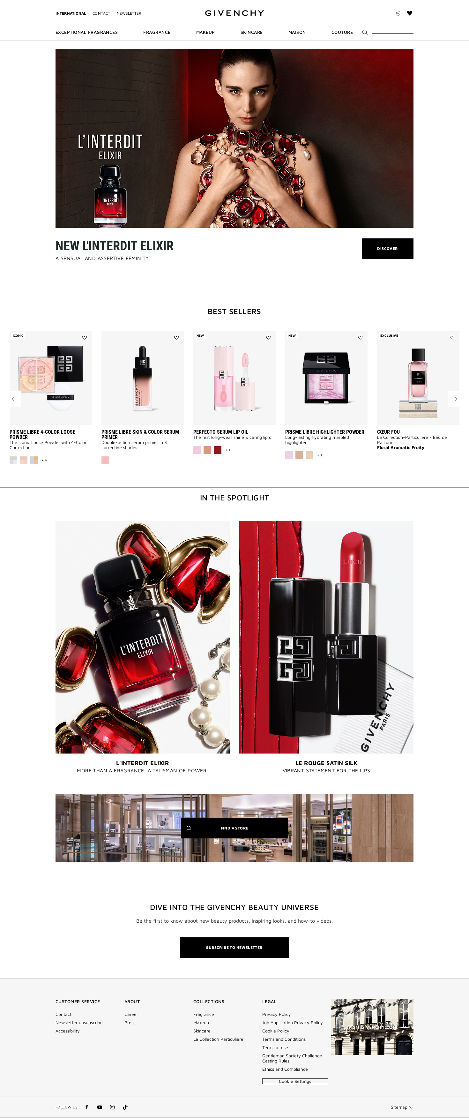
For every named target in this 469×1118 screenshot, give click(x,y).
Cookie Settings (295, 1081)
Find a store (244, 831)
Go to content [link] (97, 4)
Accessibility (68, 1030)
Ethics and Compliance (285, 1069)
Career (131, 1014)
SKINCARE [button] (252, 32)
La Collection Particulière (218, 1039)
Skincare (202, 1030)
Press (129, 1022)
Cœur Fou (388, 432)
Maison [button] (297, 32)
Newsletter (129, 13)
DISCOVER (387, 252)
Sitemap (399, 1107)
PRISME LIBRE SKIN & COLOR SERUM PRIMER (140, 434)
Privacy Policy (276, 1014)
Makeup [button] (205, 32)
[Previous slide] (13, 399)
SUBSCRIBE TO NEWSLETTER (234, 947)
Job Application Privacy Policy (292, 1022)
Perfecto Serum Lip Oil (220, 432)
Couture (342, 32)
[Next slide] (455, 399)
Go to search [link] (129, 4)
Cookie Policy (275, 1030)
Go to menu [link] (67, 4)
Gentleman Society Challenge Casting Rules (292, 1058)
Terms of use (275, 1047)
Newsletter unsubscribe (79, 1022)
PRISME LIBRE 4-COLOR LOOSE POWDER (42, 434)
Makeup (201, 1022)
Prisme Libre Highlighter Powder (324, 432)
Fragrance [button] (156, 32)
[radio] (13, 460)
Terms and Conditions (284, 1039)
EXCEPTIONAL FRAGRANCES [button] (87, 32)
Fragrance (203, 1014)
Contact (101, 13)
